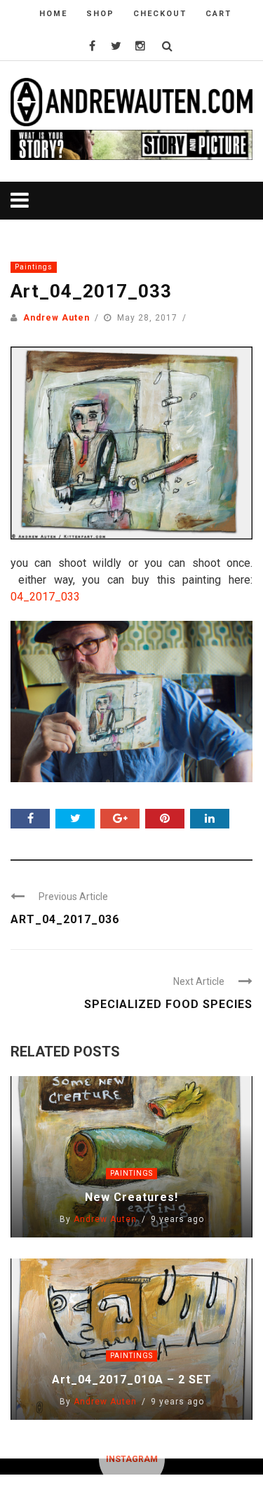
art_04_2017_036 (65, 919)
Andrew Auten (56, 318)
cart (218, 13)
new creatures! (131, 1197)
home (53, 13)
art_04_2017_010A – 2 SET (132, 1379)
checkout (160, 13)
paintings (34, 267)
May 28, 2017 (148, 318)
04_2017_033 (45, 596)
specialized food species (168, 1004)
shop (100, 13)
